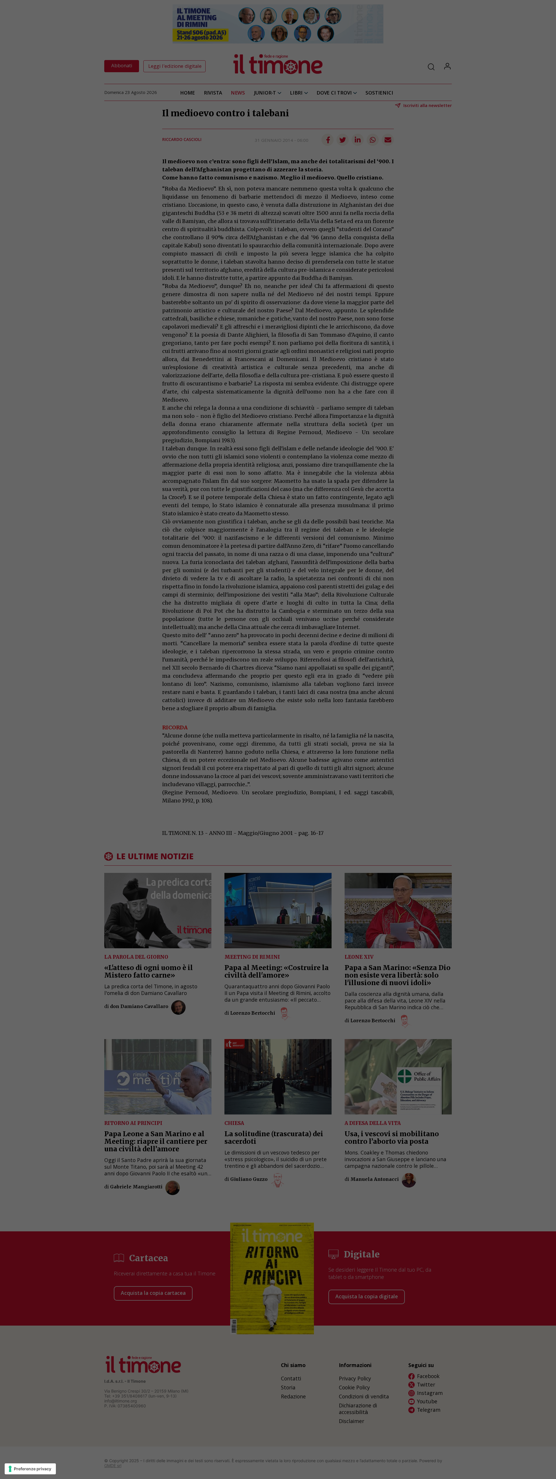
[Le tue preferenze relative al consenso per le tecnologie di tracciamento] (30, 1468)
